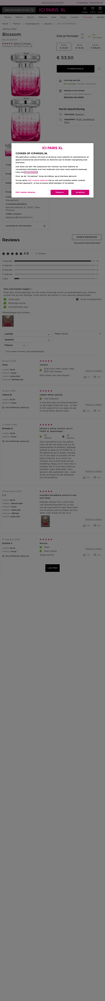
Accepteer (80, 192)
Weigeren (60, 192)
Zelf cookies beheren (25, 192)
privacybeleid (30, 172)
